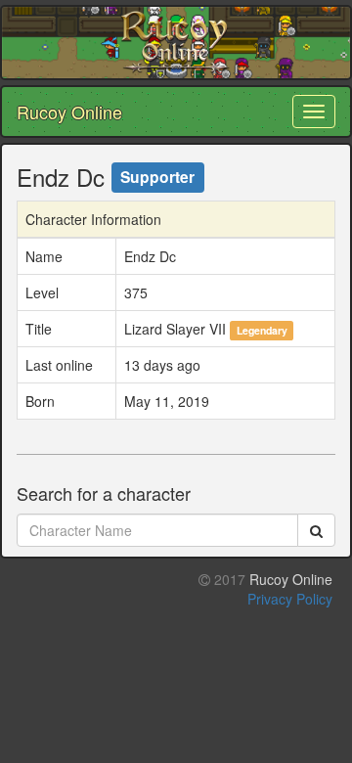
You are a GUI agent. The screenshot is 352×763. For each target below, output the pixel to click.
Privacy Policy (289, 598)
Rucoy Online (69, 111)
